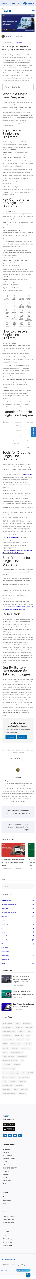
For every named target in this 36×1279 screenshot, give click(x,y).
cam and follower (8, 1040)
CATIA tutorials (15, 1044)
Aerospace (26, 1023)
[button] (30, 87)
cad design (18, 1035)
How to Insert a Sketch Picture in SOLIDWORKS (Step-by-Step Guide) (13, 862)
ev (15, 750)
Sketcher (13, 1081)
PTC (4, 1081)
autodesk (29, 1027)
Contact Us (22, 737)
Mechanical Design (9, 1069)
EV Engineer (6, 1064)
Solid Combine (7, 1085)
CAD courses (7, 1035)
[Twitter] (10, 1135)
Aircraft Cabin (7, 1027)
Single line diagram (18, 752)
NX (23, 1073)
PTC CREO (18, 948)
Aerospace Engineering (18, 904)
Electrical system (8, 750)
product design (24, 1077)
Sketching (23, 1081)
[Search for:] (18, 886)
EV (18, 928)
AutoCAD (18, 908)
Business (18, 916)
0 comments (18, 42)
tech (15, 1089)
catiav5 (5, 1048)
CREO (5, 1052)
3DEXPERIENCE (18, 900)
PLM (18, 944)
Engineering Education (10, 1060)
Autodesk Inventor (9, 1031)
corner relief (25, 1048)
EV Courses (11, 737)
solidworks (19, 1085)
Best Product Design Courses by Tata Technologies (23, 1005)
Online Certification (9, 1077)
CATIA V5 (18, 924)
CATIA (18, 920)
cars (27, 1040)
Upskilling (22, 1093)
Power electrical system (25, 750)
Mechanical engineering (10, 1073)
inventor (17, 1064)
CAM (27, 1035)
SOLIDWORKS (18, 959)
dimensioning (22, 1056)
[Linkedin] (20, 1135)
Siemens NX (18, 952)
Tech (13, 30)
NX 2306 (30, 1073)
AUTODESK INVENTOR (18, 912)
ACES (17, 1023)
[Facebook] (5, 1135)
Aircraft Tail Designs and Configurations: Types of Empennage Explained (21, 979)
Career (20, 1040)
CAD (29, 1031)
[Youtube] (15, 1135)
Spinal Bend (6, 1089)
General (6, 30)
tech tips (24, 1089)
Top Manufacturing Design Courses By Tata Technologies (23, 993)
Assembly (19, 1027)
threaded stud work (9, 1093)
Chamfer (14, 1048)
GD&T (18, 932)
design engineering (17, 1052)
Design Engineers (8, 1056)
